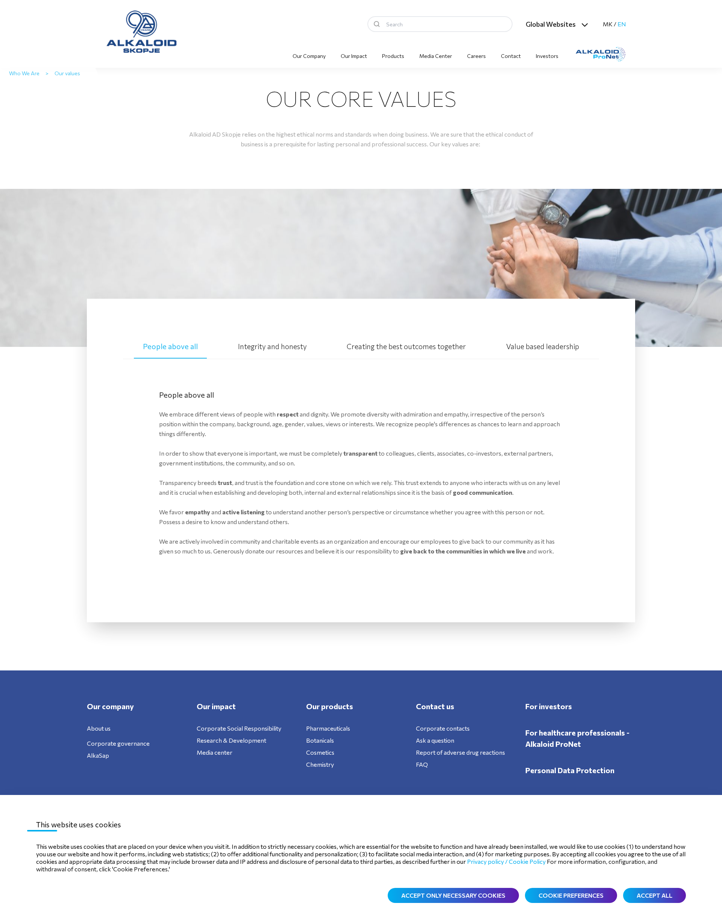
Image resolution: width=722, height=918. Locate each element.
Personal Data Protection (569, 770)
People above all (170, 346)
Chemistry (320, 764)
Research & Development (231, 740)
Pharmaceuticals (328, 728)
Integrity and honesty (272, 346)
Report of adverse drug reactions (460, 752)
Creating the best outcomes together (406, 346)
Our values (67, 73)
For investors (548, 706)
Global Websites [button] (551, 24)
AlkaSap (98, 755)
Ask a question (435, 740)
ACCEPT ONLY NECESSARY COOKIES (453, 895)
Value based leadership (542, 346)
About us (99, 728)
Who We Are (24, 73)
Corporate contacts (443, 728)
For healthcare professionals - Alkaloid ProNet (577, 738)
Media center (214, 752)
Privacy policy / (488, 861)
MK (608, 23)
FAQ (422, 764)
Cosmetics (320, 752)
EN (621, 23)
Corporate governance (118, 743)
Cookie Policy (527, 861)
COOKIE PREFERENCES (571, 895)
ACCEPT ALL (654, 895)
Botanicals (320, 740)
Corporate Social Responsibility (239, 728)
